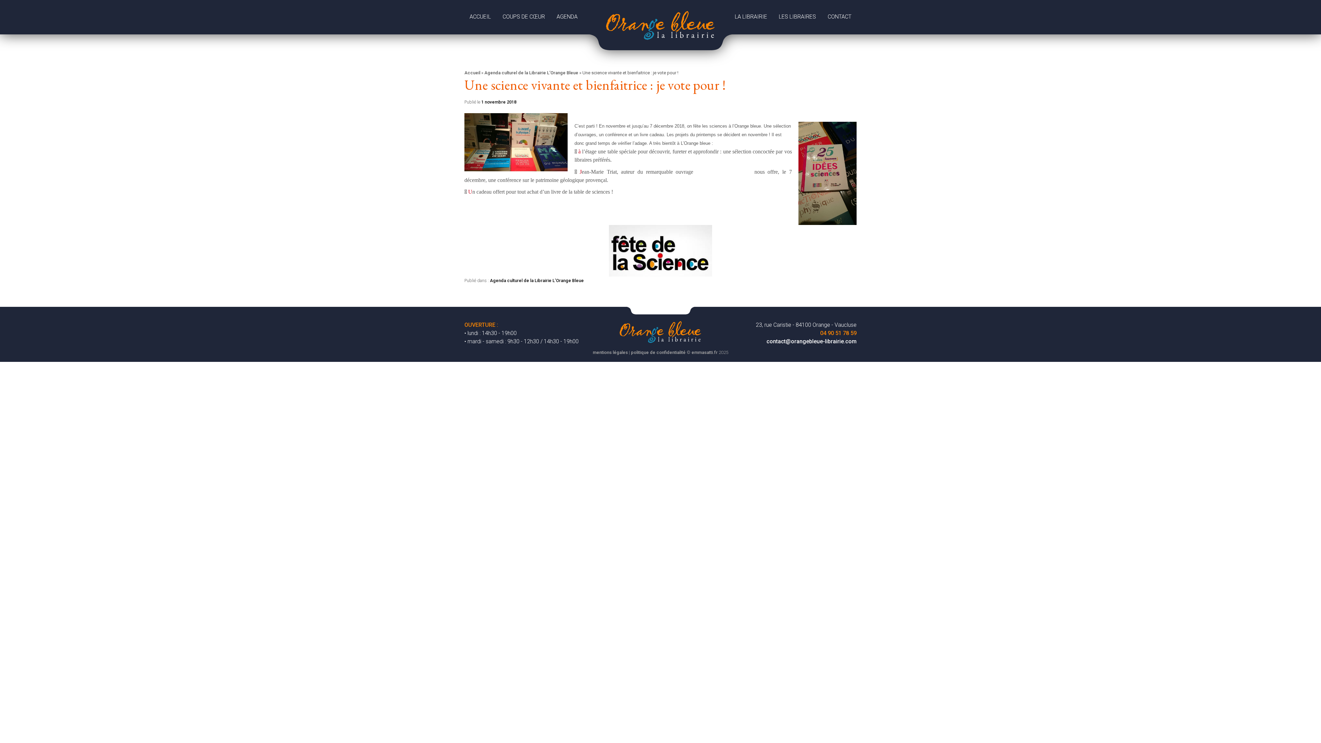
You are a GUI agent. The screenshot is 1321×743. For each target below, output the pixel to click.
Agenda (567, 16)
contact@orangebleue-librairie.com (811, 341)
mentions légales (610, 352)
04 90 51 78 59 (838, 333)
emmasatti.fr (704, 352)
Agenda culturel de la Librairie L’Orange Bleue (531, 72)
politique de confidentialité (658, 352)
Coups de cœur (524, 16)
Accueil (480, 16)
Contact (839, 16)
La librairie (751, 16)
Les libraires (797, 16)
